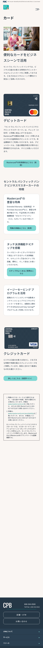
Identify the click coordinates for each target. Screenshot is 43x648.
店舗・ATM (21, 614)
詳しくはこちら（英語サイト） (20, 378)
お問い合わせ (21, 621)
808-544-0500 (30, 604)
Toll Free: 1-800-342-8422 (32, 607)
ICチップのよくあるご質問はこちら (21, 272)
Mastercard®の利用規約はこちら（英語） (21, 163)
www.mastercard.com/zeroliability (21, 413)
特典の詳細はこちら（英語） (21, 228)
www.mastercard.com (16, 404)
